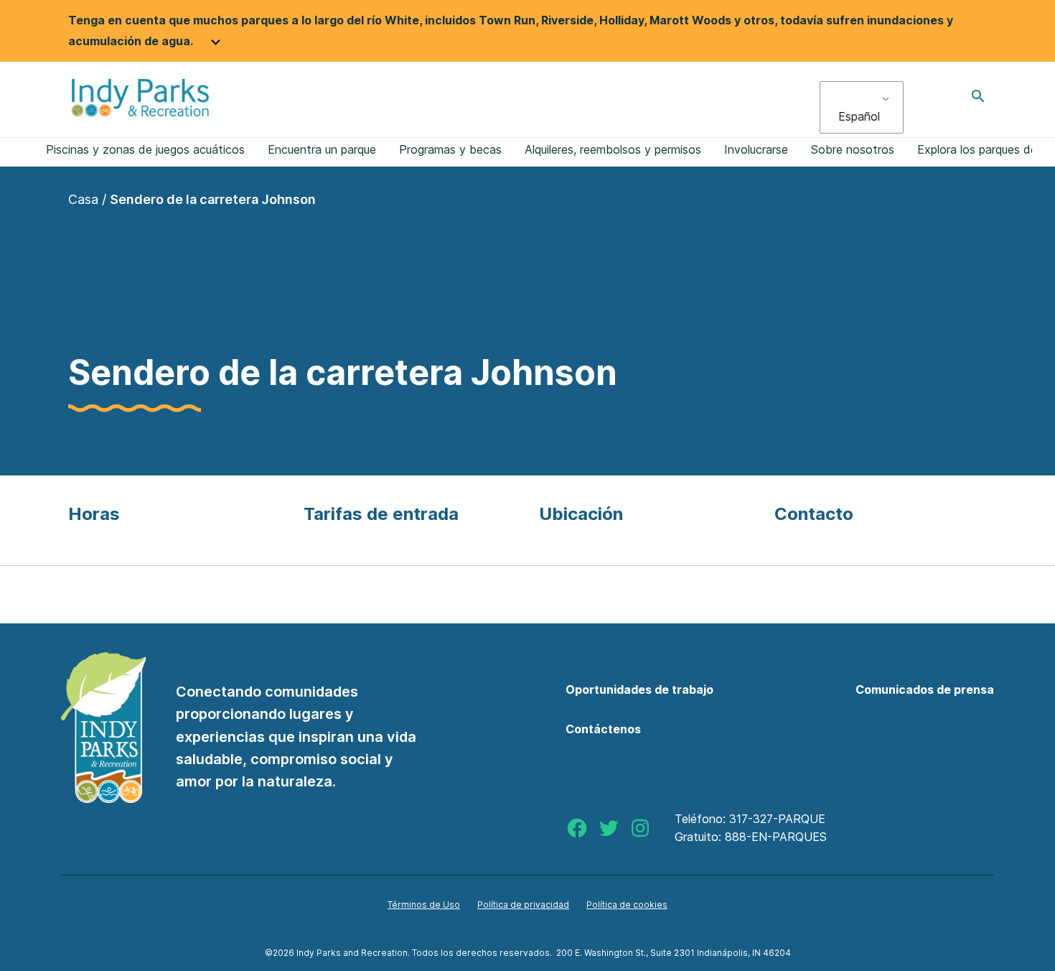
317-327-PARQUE (777, 819)
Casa (83, 199)
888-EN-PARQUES (776, 837)
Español (859, 116)
